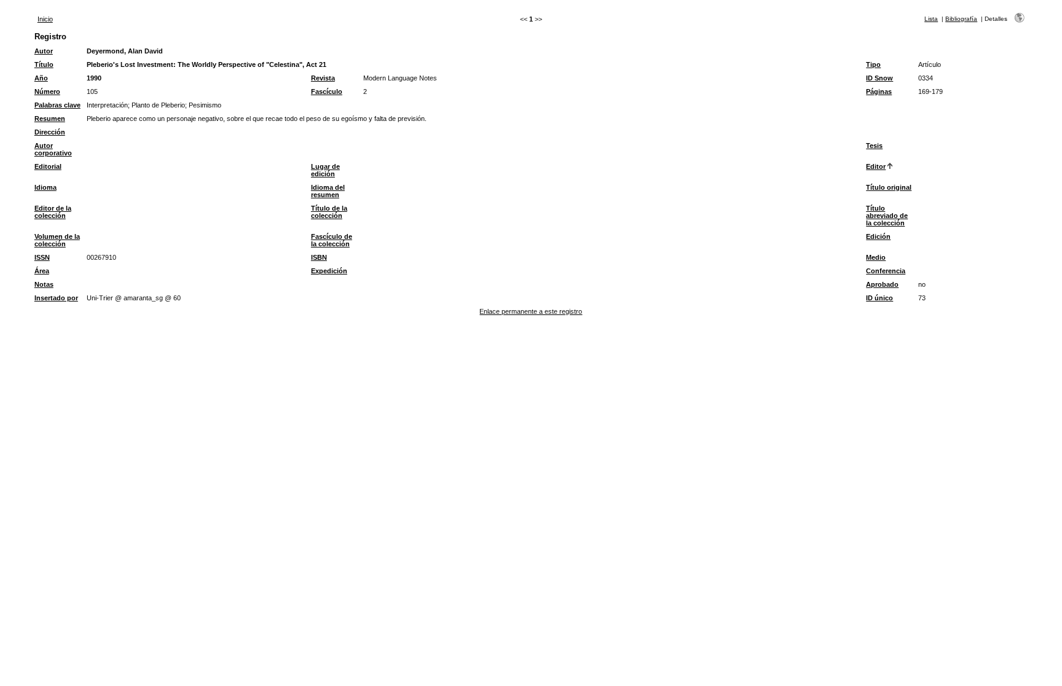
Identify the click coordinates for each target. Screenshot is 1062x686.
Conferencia (885, 271)
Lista (931, 18)
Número (47, 91)
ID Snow (879, 78)
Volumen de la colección (57, 240)
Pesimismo (205, 105)
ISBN (319, 257)
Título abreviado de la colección (887, 216)
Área (41, 271)
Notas (43, 284)
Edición (878, 236)
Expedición (329, 271)
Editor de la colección (52, 212)
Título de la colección (329, 212)
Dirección (49, 132)
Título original (888, 187)
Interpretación (107, 105)
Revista (323, 78)
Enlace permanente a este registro (530, 311)
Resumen (49, 118)
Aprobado (882, 284)
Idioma (45, 187)
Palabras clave (57, 105)
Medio (876, 257)
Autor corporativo (53, 149)
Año (41, 78)
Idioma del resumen (328, 191)
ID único (879, 298)
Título (43, 64)
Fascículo (326, 91)
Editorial (47, 166)
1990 (94, 78)
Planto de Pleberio (158, 105)
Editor (876, 166)
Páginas (879, 91)
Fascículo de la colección (331, 240)
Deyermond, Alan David (125, 51)
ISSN (42, 257)
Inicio (45, 19)
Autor (43, 51)
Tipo (873, 64)
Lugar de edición (325, 170)
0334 (925, 78)
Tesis (874, 145)
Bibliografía (961, 18)
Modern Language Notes (400, 78)
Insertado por (56, 298)
